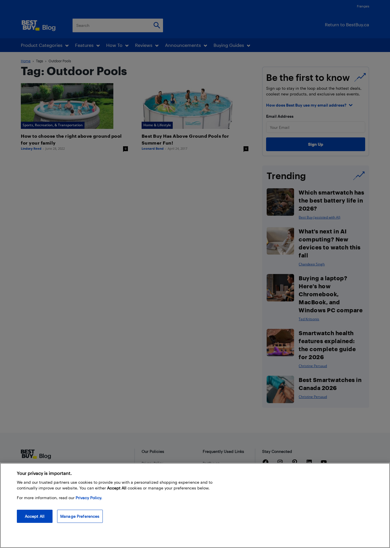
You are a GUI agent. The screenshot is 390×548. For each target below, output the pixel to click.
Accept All (35, 516)
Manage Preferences (80, 516)
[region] (195, 505)
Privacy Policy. (89, 497)
